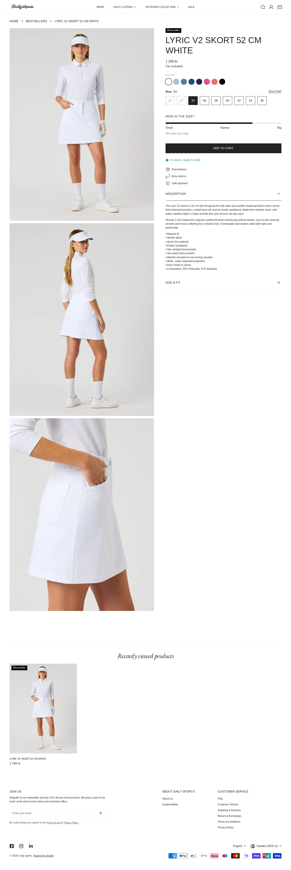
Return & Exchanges (230, 816)
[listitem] (176, 82)
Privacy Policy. (71, 822)
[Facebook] (11, 846)
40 (227, 100)
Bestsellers (36, 21)
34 (193, 100)
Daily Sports (25, 855)
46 (262, 100)
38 (216, 100)
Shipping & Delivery (229, 810)
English (237, 846)
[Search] (263, 7)
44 (250, 100)
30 (170, 100)
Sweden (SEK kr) (267, 846)
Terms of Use (54, 822)
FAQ (220, 798)
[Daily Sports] (22, 7)
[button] (125, 7)
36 (204, 100)
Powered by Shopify (43, 855)
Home (14, 21)
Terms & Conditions (229, 821)
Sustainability (170, 804)
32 (181, 100)
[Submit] (100, 813)
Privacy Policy (226, 827)
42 (239, 100)
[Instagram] (21, 846)
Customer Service (228, 804)
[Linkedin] (31, 846)
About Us (167, 798)
